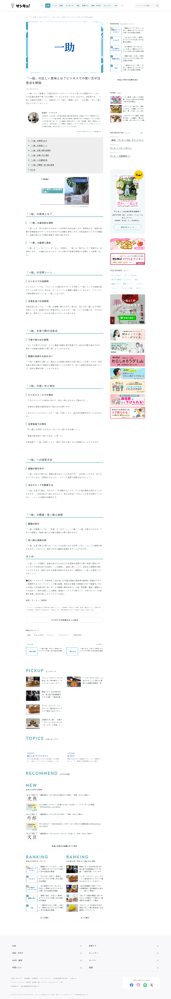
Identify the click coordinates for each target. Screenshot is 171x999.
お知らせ (73, 978)
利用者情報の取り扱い (61, 978)
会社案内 (14, 986)
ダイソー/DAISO (130, 275)
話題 (47, 5)
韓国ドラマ (115, 284)
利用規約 (35, 978)
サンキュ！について (17, 982)
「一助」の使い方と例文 (39, 155)
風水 (136, 279)
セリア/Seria (116, 275)
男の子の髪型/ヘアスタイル (121, 279)
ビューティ (108, 5)
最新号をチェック (127, 227)
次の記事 (99, 644)
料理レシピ (17, 967)
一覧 (141, 132)
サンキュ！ (51, 635)
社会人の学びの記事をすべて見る (64, 846)
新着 (61, 5)
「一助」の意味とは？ (38, 141)
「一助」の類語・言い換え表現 (42, 165)
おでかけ (139, 288)
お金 (77, 5)
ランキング (69, 5)
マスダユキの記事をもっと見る (64, 620)
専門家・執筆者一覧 (33, 982)
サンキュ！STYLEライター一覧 (52, 982)
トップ (54, 5)
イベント (114, 288)
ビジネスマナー (64, 635)
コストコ (139, 284)
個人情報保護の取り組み (29, 986)
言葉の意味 (77, 635)
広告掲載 (27, 978)
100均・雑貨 (118, 5)
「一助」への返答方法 (38, 160)
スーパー (92, 960)
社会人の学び (43, 17)
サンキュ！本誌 (126, 288)
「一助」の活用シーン (38, 145)
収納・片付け (96, 5)
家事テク (85, 5)
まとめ (32, 170)
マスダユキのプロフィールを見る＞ (88, 131)
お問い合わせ (15, 978)
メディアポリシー (46, 978)
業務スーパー (127, 284)
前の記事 (30, 644)
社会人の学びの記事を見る (127, 80)
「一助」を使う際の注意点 (40, 150)
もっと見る (44, 917)
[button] (42, 5)
